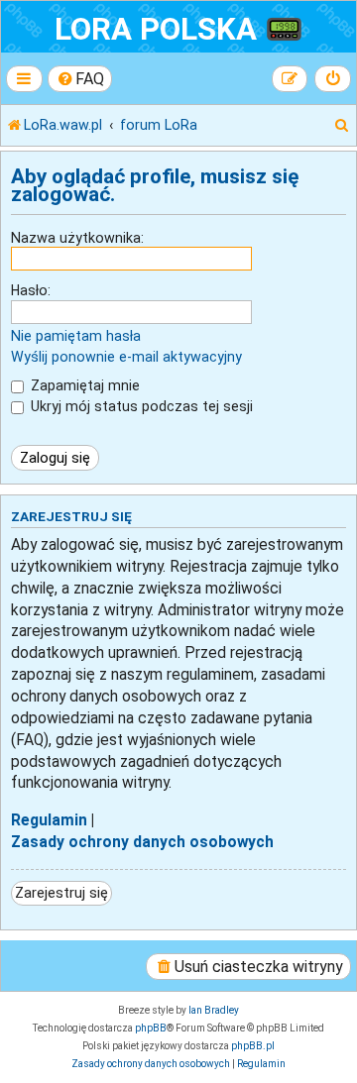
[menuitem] (80, 78)
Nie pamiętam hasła (76, 336)
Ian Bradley (213, 1010)
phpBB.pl (253, 1045)
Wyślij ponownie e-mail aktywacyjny (126, 357)
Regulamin (49, 820)
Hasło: (31, 290)
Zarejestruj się (61, 893)
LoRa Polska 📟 (179, 29)
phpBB (151, 1028)
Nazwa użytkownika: (77, 238)
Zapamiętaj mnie (83, 385)
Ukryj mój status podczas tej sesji (140, 406)
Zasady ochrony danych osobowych (142, 842)
